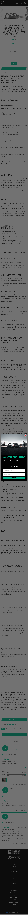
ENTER (14, 478)
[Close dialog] (25, 436)
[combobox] (13, 474)
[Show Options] (24, 474)
